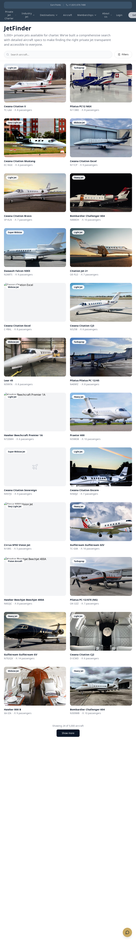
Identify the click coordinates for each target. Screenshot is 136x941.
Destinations (47, 15)
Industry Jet (27, 15)
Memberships (85, 15)
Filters (125, 54)
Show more (68, 733)
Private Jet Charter (9, 15)
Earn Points (55, 5)
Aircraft (67, 15)
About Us (105, 15)
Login (119, 15)
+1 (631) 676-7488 (77, 5)
